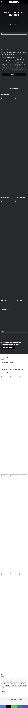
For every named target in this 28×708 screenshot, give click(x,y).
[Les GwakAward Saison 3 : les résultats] (7, 147)
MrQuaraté (11, 62)
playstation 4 (16, 683)
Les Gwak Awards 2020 (19, 300)
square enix (7, 685)
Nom (2, 325)
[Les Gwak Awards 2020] (21, 250)
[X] (13, 91)
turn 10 (3, 687)
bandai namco (12, 678)
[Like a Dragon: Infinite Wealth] (23, 425)
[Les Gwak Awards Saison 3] (21, 147)
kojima (19, 681)
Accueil (12, 7)
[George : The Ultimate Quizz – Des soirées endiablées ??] (23, 575)
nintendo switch (10, 683)
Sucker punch (13, 685)
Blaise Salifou (23, 72)
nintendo (3, 683)
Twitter (3, 691)
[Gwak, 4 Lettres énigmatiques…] (14, 378)
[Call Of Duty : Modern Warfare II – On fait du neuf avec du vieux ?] (5, 622)
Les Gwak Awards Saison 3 (20, 197)
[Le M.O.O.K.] (7, 250)
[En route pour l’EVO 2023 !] (14, 523)
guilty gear (10, 681)
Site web (3, 337)
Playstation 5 (23, 683)
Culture (16, 7)
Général (14, 9)
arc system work (5, 678)
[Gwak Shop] (14, 2)
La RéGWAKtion (13, 24)
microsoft (23, 681)
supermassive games (22, 685)
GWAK (15, 681)
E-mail (2, 331)
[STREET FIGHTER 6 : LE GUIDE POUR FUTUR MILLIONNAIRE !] (23, 523)
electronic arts (19, 678)
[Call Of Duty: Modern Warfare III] (5, 523)
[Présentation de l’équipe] (5, 378)
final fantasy (4, 681)
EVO (24, 678)
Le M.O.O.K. (3, 300)
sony (2, 685)
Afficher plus (14, 74)
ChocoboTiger (4, 62)
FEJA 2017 (24, 65)
